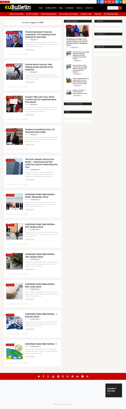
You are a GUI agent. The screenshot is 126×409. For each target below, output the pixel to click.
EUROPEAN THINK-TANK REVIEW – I (41, 344)
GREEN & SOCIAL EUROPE (16, 14)
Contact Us (89, 8)
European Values (34, 169)
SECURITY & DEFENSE (32, 14)
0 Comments (24, 54)
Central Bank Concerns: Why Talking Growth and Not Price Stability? (39, 67)
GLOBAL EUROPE (51, 8)
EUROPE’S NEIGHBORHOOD (48, 14)
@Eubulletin (33, 39)
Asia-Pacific (70, 27)
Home (41, 8)
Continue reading (29, 49)
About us (80, 8)
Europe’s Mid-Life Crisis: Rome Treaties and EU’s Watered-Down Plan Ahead (40, 99)
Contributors (69, 8)
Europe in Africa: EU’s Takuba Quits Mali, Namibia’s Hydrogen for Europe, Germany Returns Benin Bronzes (81, 55)
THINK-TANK (97, 14)
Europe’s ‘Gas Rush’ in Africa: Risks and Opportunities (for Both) (80, 91)
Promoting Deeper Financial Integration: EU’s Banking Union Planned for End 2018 (40, 34)
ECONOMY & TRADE (86, 14)
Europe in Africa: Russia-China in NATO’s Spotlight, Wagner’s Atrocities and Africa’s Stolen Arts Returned (80, 69)
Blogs (61, 8)
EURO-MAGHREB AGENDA (111, 14)
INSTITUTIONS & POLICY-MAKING (68, 14)
